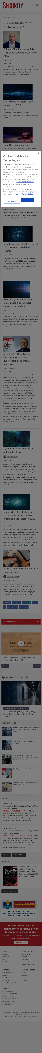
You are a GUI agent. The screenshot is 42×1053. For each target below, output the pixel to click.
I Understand (27, 200)
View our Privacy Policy (24, 194)
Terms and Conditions (25, 182)
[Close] (38, 153)
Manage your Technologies (12, 200)
